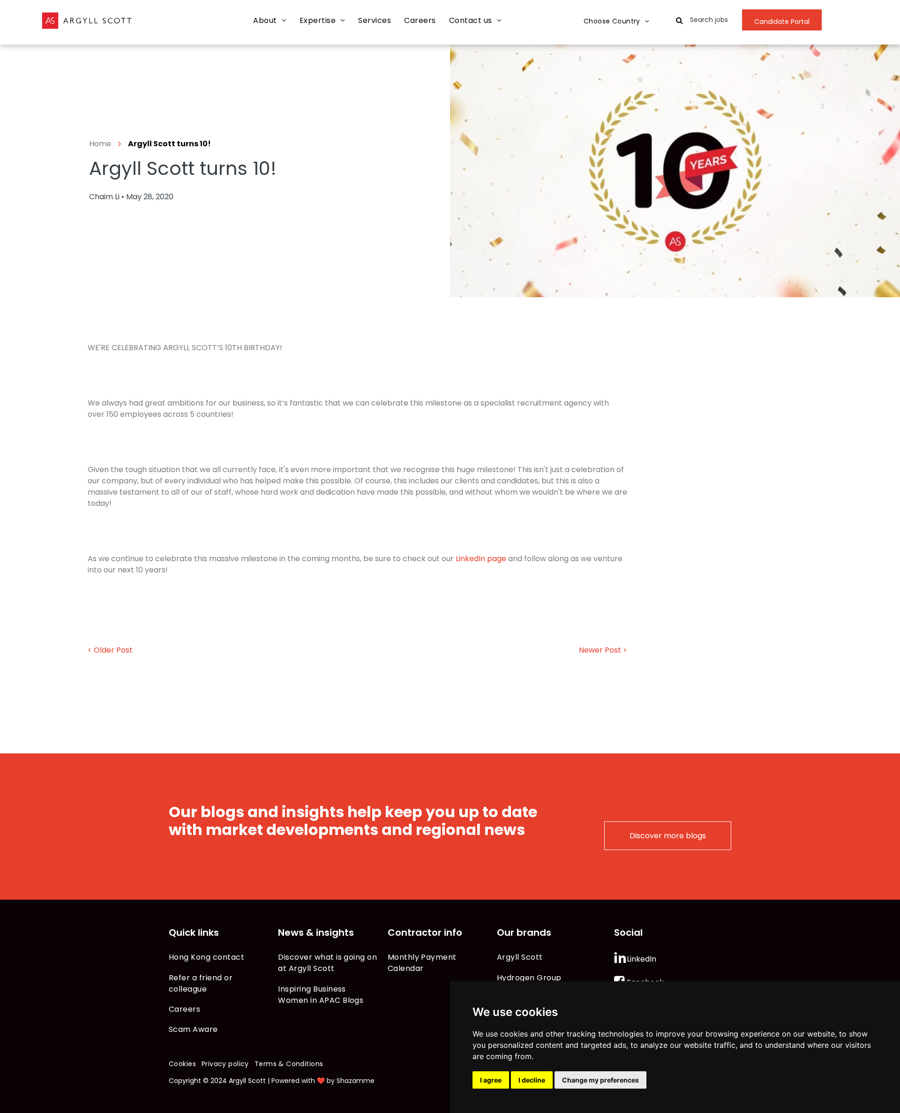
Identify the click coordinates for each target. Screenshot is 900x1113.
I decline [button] (531, 1080)
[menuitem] (270, 21)
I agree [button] (491, 1080)
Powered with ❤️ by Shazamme (323, 1080)
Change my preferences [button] (600, 1080)
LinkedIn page (481, 558)
